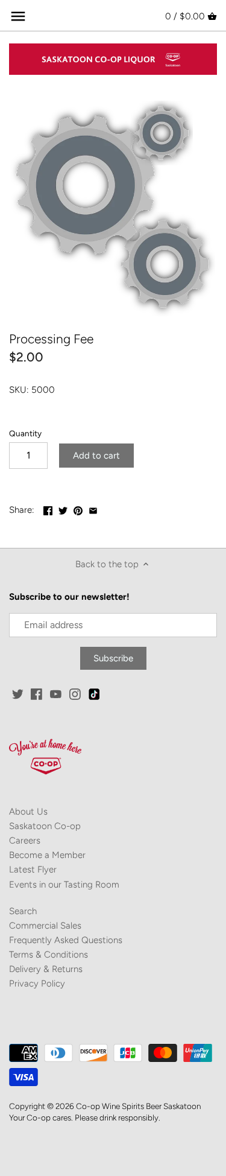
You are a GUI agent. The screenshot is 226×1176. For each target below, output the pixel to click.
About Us (28, 811)
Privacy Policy (37, 983)
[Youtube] (55, 693)
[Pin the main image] (78, 508)
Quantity (25, 433)
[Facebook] (36, 693)
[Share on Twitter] (62, 508)
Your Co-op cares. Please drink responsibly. (84, 1117)
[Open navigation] (18, 16)
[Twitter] (18, 693)
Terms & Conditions (48, 954)
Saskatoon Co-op (45, 826)
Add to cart (96, 455)
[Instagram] (75, 693)
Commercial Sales (45, 925)
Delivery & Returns (46, 969)
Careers (24, 840)
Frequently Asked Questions (65, 940)
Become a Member (47, 855)
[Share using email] (93, 508)
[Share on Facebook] (47, 508)
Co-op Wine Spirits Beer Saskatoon (138, 1106)
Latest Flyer (33, 869)
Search (23, 911)
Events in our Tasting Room (64, 884)
